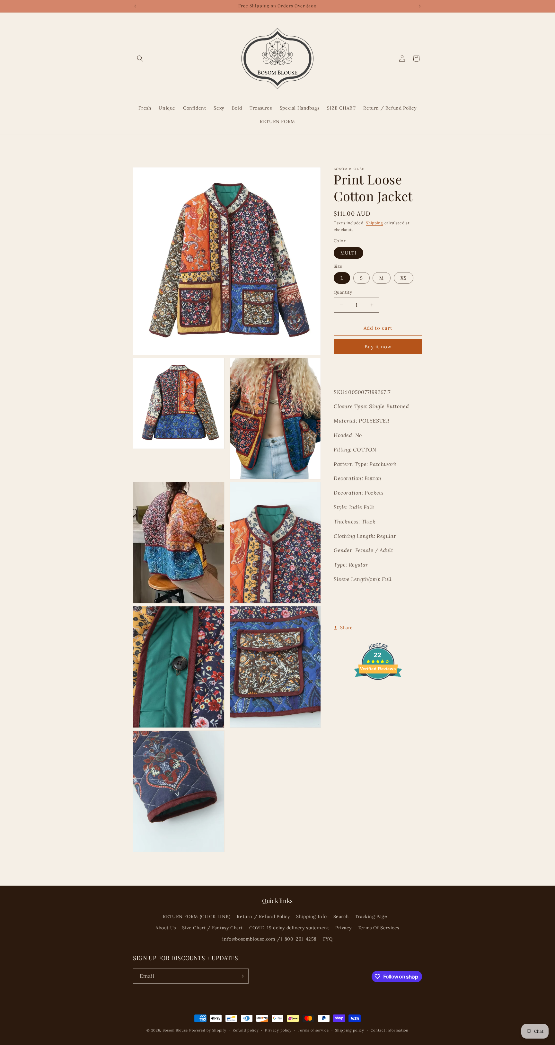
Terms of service (313, 1030)
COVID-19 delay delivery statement (289, 928)
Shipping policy (349, 1030)
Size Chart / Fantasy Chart (212, 928)
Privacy (343, 928)
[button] (140, 58)
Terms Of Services (378, 928)
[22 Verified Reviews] (378, 691)
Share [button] (346, 627)
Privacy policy (278, 1030)
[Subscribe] (241, 976)
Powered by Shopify (207, 1030)
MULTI (348, 252)
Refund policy (246, 1030)
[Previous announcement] (135, 6)
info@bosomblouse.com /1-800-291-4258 (269, 939)
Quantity (343, 292)
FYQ (328, 939)
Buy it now (378, 346)
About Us (165, 928)
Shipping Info (311, 916)
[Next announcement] (420, 6)
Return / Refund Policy (263, 916)
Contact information (390, 1030)
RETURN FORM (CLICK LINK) (196, 916)
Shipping (374, 222)
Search (341, 916)
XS (404, 278)
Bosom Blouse (175, 1030)
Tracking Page (371, 916)
